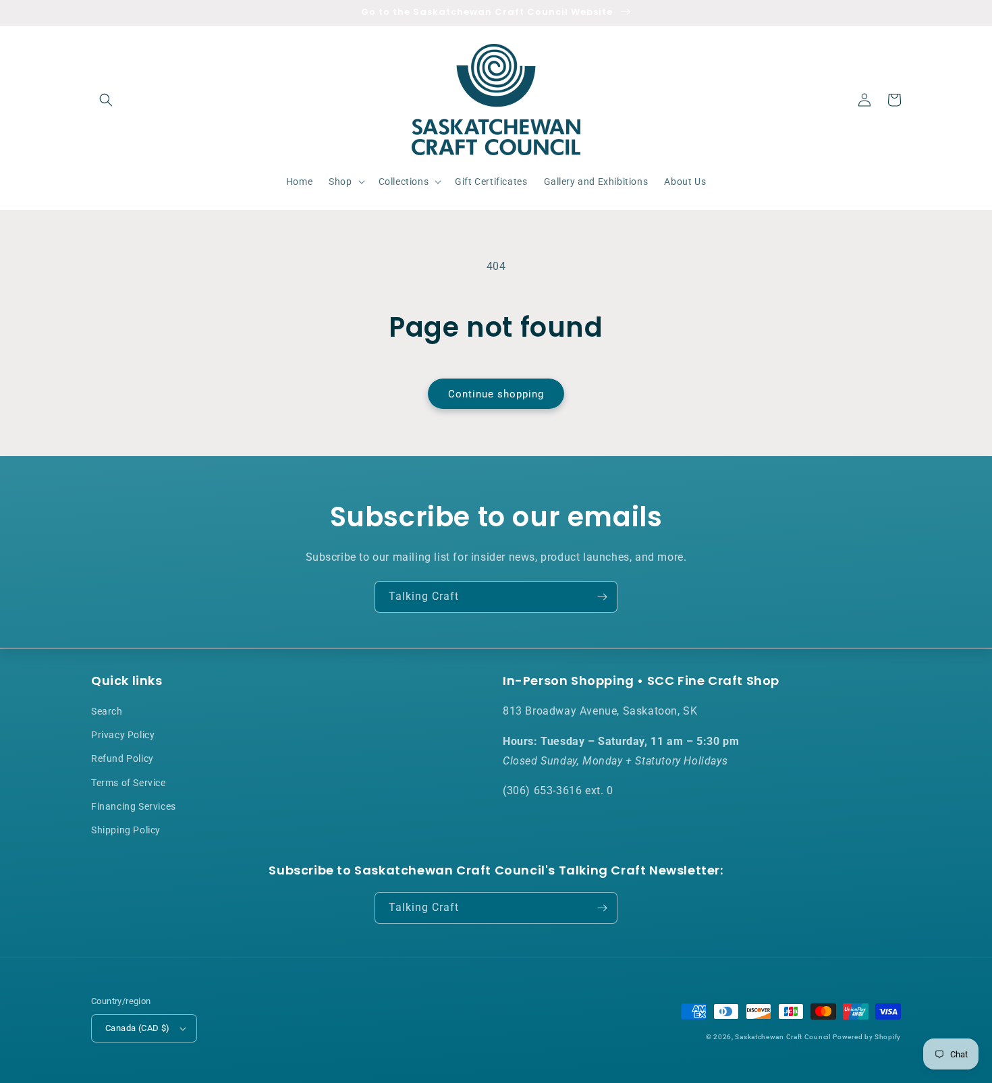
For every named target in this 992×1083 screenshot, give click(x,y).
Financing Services (133, 806)
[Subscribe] (602, 597)
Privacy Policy (123, 734)
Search (107, 711)
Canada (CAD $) (137, 1028)
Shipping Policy (126, 830)
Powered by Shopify (867, 1036)
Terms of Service (128, 782)
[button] (106, 100)
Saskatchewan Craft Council (782, 1036)
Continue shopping (496, 394)
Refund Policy (122, 758)
